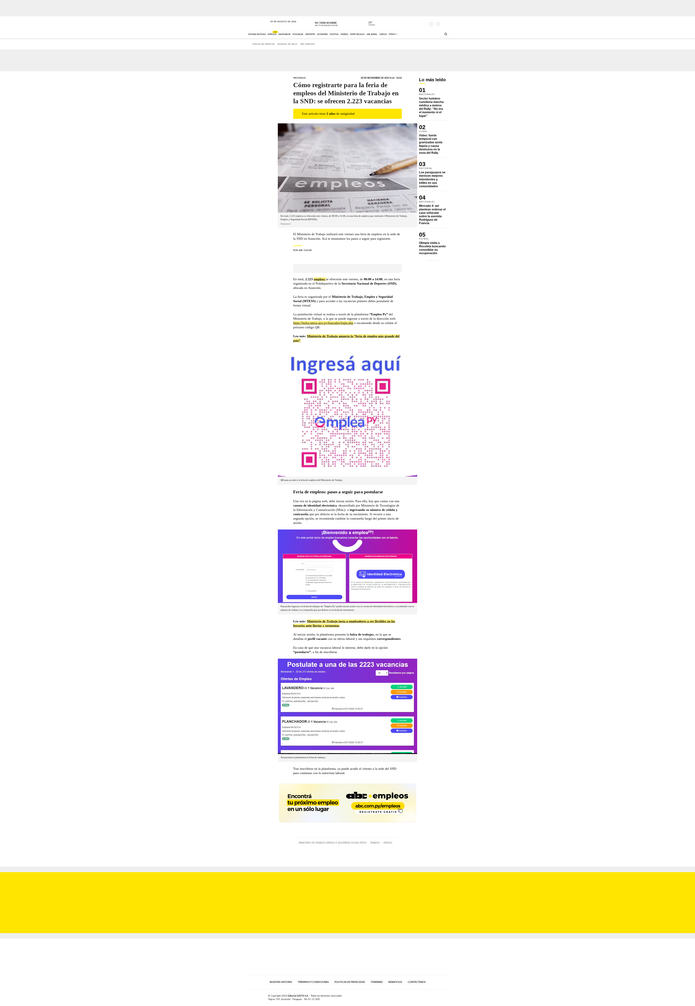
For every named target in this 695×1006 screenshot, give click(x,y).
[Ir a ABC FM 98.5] (435, 33)
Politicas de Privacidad (349, 982)
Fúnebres (377, 982)
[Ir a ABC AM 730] (420, 33)
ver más (370, 23)
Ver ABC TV (333, 23)
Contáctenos (417, 982)
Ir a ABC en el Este (280, 25)
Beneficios (395, 982)
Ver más (433, 104)
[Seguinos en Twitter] (413, 23)
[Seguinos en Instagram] (424, 23)
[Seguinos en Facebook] (407, 23)
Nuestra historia (281, 982)
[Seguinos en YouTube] (418, 23)
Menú (445, 23)
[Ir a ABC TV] (410, 33)
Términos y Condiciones (313, 982)
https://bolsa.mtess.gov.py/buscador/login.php (323, 323)
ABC (258, 23)
